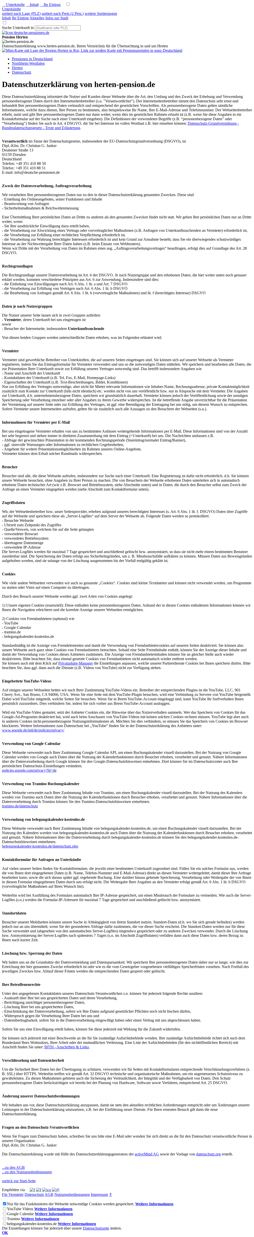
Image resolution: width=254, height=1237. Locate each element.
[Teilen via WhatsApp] (46, 1190)
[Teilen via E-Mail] (56, 1190)
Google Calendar (20, 1214)
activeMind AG (147, 1154)
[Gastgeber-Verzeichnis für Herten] (25, 32)
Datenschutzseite (96, 1228)
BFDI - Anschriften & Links (66, 1047)
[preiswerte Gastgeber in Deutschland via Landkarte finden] (92, 50)
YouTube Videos (20, 1209)
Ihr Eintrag (50, 4)
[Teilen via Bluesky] (38, 1190)
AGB (49, 1194)
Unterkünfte (13, 4)
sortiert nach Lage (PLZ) (21, 13)
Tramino (13, 1219)
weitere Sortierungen (101, 13)
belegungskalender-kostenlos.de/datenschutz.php (40, 846)
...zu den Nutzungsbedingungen (27, 1172)
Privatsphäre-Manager (75, 663)
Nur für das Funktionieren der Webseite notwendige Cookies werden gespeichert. (70, 1204)
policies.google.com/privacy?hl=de (29, 770)
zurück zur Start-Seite (19, 1181)
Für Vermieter (13, 1194)
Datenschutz (34, 1194)
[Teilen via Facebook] (32, 1190)
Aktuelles (37, 18)
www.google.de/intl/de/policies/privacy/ (33, 730)
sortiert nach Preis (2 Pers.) (63, 13)
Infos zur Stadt (56, 18)
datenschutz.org (208, 1154)
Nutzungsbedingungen (72, 1194)
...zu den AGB (13, 1167)
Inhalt (32, 4)
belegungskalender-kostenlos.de (32, 1224)
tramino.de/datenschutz (20, 806)
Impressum (99, 1194)
